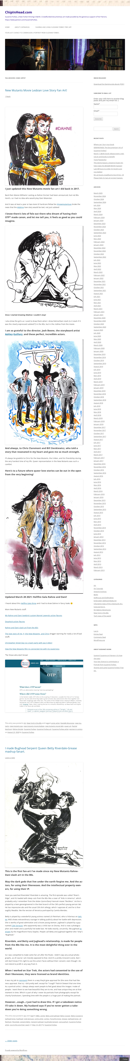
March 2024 (98, 214)
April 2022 (97, 269)
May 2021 (97, 302)
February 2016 (99, 494)
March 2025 (98, 193)
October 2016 (99, 470)
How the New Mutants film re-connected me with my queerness (32, 649)
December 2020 (99, 318)
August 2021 (98, 293)
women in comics (75, 729)
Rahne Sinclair (18, 729)
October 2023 (99, 229)
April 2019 (97, 379)
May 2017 (97, 448)
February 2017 (99, 458)
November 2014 (100, 528)
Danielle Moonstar (67, 723)
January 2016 (98, 497)
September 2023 (100, 233)
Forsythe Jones (55, 1019)
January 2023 (98, 245)
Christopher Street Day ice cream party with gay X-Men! (28, 643)
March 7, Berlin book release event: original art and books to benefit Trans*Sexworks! (109, 156)
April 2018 (97, 415)
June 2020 (97, 336)
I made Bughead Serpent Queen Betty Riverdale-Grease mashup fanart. (41, 749)
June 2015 (97, 518)
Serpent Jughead (37, 1022)
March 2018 (98, 418)
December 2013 (99, 540)
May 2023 (97, 239)
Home (7, 27)
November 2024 (100, 196)
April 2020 (97, 342)
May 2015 (97, 521)
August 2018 (98, 403)
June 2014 (97, 534)
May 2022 (97, 266)
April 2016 (97, 488)
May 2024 (97, 208)
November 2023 (100, 226)
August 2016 (98, 476)
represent (23, 980)
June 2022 (97, 263)
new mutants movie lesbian (34, 726)
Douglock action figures (15, 621)
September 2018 (100, 400)
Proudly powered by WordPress (16, 1050)
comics (46, 1019)
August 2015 (98, 512)
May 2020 (97, 339)
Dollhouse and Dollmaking (103, 598)
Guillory (17, 334)
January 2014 (98, 537)
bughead (19, 1019)
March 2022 (98, 272)
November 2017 (100, 430)
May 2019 (97, 375)
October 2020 (99, 324)
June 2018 (97, 409)
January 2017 (98, 461)
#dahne (20, 207)
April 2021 (97, 306)
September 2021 (100, 290)
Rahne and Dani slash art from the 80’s (21, 627)
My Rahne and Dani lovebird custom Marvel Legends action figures (33, 615)
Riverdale (15, 1022)
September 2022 (100, 257)
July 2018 (97, 406)
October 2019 (99, 360)
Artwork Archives (100, 591)
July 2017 (97, 442)
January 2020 (98, 351)
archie (42, 1016)
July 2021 (97, 296)
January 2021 (98, 315)
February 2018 (99, 421)
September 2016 (100, 473)
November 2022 (100, 251)
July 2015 (97, 515)
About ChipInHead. (22, 27)
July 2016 (97, 479)
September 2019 (100, 363)
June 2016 (97, 482)
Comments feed (100, 637)
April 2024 (97, 211)
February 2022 (99, 275)
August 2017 (98, 439)
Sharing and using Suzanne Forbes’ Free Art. (53, 27)
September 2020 (100, 327)
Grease (64, 1019)
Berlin (96, 594)
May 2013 (97, 561)
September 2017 (100, 436)
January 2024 (98, 220)
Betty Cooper (65, 1016)
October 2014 (99, 531)
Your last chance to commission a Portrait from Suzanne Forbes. (32, 33)
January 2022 (98, 278)
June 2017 (97, 445)
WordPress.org (99, 640)
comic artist (55, 723)
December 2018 (99, 391)
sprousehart (63, 1022)
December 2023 (99, 223)
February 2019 (99, 385)
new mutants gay (16, 726)
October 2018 (99, 397)
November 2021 (100, 284)
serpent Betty (25, 1022)
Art (25, 723)
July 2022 (97, 260)
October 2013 (99, 546)
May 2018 (97, 412)
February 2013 (99, 570)
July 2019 (97, 369)
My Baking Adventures (102, 610)
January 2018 (98, 424)
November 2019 (100, 357)
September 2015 (100, 509)
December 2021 (99, 281)
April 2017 (97, 452)
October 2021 (99, 287)
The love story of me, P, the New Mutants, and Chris (27, 634)
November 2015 (100, 503)
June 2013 (97, 558)
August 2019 (98, 366)
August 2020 (98, 330)
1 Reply (8, 96)
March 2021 (98, 309)
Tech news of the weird (102, 616)
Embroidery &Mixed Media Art (105, 601)
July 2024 (97, 205)
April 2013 (97, 564)
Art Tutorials (98, 588)
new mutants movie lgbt (54, 726)
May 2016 (97, 485)
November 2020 (100, 321)
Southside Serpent (51, 1022)
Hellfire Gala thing (28, 603)
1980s (37, 1016)
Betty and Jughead (53, 1016)
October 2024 (99, 199)
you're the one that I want (19, 1025)
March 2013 (98, 567)
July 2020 (97, 333)
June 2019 (97, 372)
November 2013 (100, 543)
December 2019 (99, 354)
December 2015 (99, 500)
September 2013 (100, 549)
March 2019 (98, 382)
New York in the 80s (34, 723)
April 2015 (97, 525)
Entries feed (98, 634)
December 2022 (99, 248)
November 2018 (100, 394)
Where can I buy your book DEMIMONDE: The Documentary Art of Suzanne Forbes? (108, 147)
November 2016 (100, 467)
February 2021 (99, 312)
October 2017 (99, 433)
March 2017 (98, 455)
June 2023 (97, 236)
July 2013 (97, 555)
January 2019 (98, 388)
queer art (67, 726)
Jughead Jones (73, 1019)
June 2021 (97, 299)
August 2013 (98, 552)
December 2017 (99, 427)
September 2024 (100, 202)
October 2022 (99, 254)
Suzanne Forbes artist (60, 729)
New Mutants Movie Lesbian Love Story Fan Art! (36, 90)
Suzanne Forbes (30, 729)
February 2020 (99, 348)
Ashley (9, 334)
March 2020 (98, 345)
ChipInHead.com (18, 12)
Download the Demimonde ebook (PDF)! (109, 84)
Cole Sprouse (17, 925)
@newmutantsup (64, 204)
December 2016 (99, 464)
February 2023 (99, 242)
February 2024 (99, 217)
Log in (96, 631)
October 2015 (99, 506)
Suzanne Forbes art (44, 729)
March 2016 (98, 491)
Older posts (11, 1041)
